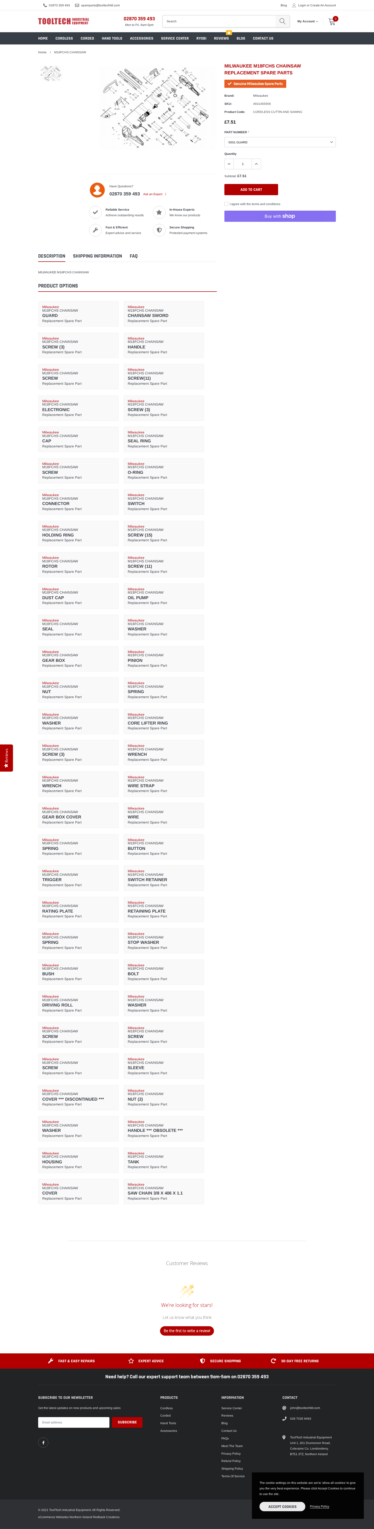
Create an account (323, 5)
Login (302, 5)
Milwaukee (260, 95)
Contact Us (263, 38)
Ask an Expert (153, 194)
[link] (43, 1442)
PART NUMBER (236, 132)
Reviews (221, 38)
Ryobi (201, 38)
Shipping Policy (232, 1468)
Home (43, 38)
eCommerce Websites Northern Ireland (65, 1517)
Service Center (175, 38)
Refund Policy (231, 1461)
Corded (87, 38)
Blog (284, 5)
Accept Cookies (282, 1506)
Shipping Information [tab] (97, 256)
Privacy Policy (231, 1453)
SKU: (228, 104)
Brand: (229, 95)
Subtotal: (230, 176)
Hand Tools (112, 38)
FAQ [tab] (134, 256)
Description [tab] (51, 256)
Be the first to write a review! (187, 1330)
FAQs (225, 1438)
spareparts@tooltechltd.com (100, 5)
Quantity (230, 154)
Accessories (141, 38)
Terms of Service (233, 1476)
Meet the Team (232, 1446)
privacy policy (319, 1506)
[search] (283, 21)
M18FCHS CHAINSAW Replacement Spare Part (62, 314)
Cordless (64, 38)
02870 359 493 (59, 5)
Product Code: (234, 112)
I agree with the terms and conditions (254, 204)
